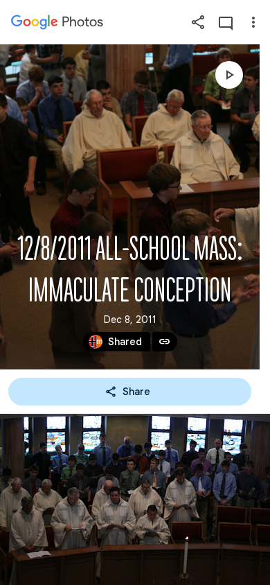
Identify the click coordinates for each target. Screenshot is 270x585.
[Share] (198, 22)
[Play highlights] (229, 74)
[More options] (253, 22)
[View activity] (226, 22)
